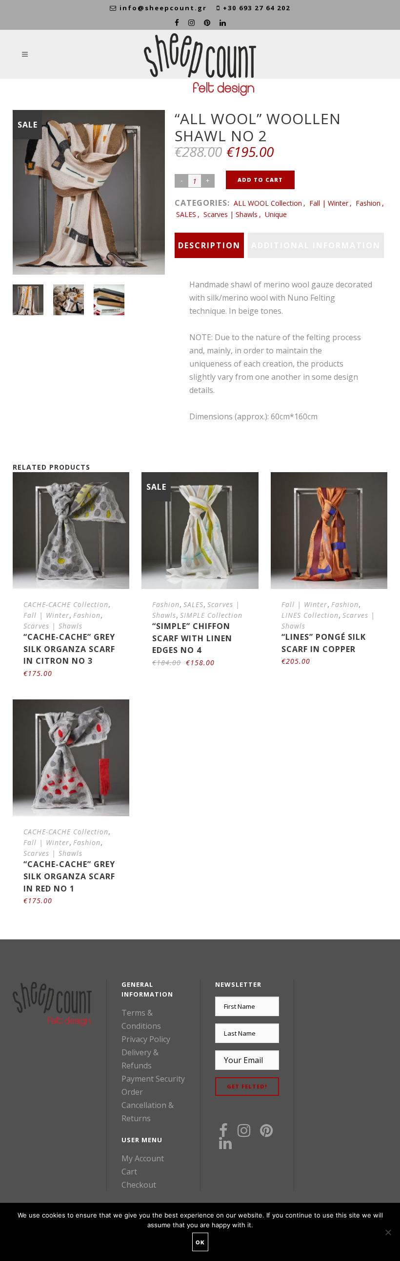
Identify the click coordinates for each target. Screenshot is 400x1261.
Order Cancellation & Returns (147, 1105)
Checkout (138, 1184)
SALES (186, 214)
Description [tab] (209, 245)
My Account (142, 1158)
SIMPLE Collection (211, 615)
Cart (129, 1171)
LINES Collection (310, 615)
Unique (276, 214)
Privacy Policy (145, 1039)
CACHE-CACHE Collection (65, 604)
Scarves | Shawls (230, 214)
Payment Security (153, 1078)
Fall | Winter (328, 203)
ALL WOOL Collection (268, 203)
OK (200, 1242)
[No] (388, 1232)
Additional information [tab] (315, 245)
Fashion (368, 203)
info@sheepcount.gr (163, 7)
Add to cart (260, 179)
